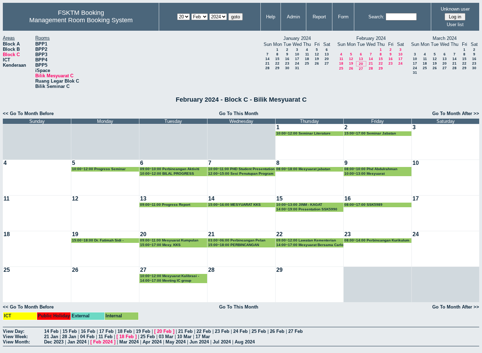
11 (307, 54)
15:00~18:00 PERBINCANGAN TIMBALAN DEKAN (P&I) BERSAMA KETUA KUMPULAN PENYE (237, 245)
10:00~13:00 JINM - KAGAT (299, 205)
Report (319, 16)
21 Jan (51, 336)
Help (270, 16)
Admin (293, 16)
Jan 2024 (76, 342)
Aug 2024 (245, 342)
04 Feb (87, 336)
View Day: (13, 331)
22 (277, 63)
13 (327, 54)
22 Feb (204, 331)
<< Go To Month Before (28, 113)
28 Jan (69, 336)
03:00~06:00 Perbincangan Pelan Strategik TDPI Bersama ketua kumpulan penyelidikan (236, 240)
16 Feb (88, 331)
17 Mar (202, 336)
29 (277, 68)
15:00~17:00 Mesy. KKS (160, 245)
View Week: (15, 336)
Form (343, 16)
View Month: (16, 342)
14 (267, 59)
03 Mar (166, 336)
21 (267, 63)
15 (277, 59)
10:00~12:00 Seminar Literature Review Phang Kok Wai (303, 133)
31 (297, 68)
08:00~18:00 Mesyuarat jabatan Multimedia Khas (303, 169)
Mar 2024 (129, 342)
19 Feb (143, 331)
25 (307, 63)
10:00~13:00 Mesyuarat (364, 173)
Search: (376, 16)
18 (307, 59)
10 (297, 54)
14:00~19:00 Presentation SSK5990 (306, 209)
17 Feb (106, 331)
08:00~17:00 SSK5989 (363, 205)
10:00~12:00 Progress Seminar (99, 169)
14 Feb (51, 331)
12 (317, 54)
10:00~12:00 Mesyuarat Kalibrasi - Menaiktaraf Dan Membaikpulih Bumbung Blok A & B (169, 276)
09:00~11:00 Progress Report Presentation (165, 205)
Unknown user (455, 9)
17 (297, 59)
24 (297, 63)
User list (455, 24)
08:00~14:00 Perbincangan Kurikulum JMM (376, 240)
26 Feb (277, 331)
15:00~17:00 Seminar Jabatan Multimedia (370, 133)
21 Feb (185, 331)
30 (287, 68)
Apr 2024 (152, 342)
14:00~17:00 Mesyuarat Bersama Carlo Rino (309, 245)
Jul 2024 (222, 342)
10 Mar (184, 336)
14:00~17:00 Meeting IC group (165, 280)
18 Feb (125, 331)
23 (287, 63)
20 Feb (164, 331)
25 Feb (259, 331)
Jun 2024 (199, 342)
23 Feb (222, 331)
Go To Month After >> (455, 113)
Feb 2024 (103, 342)
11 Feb (105, 336)
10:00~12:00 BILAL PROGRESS (167, 173)
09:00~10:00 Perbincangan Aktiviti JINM (169, 169)
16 (287, 59)
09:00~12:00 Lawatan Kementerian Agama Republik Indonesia (306, 240)
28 (267, 68)
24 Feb (240, 331)
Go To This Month (238, 113)
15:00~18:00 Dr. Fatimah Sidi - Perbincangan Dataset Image (97, 240)
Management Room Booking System (81, 20)
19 (317, 59)
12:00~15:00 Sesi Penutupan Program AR (240, 174)
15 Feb (69, 331)
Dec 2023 (54, 342)
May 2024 (175, 342)
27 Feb (295, 331)
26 (317, 63)
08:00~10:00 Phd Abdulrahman (370, 169)
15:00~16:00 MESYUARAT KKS (234, 205)
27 (327, 63)
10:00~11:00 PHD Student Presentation (241, 169)
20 (327, 59)
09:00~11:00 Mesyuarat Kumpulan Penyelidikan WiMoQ (169, 240)
